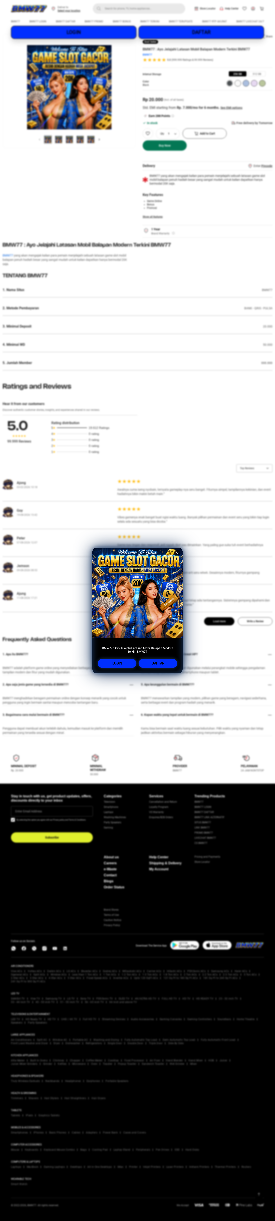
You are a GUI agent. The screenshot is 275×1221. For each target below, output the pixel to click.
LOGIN (117, 663)
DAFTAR (158, 663)
